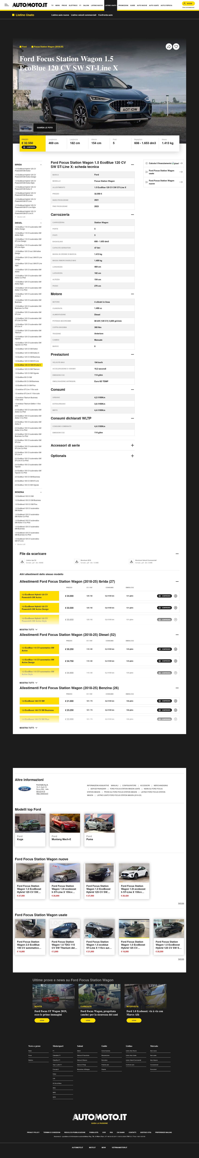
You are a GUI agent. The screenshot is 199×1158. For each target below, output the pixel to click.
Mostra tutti (21, 217)
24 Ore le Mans (57, 1083)
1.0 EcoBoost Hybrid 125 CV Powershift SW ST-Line (25, 200)
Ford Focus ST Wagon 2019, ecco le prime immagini (51, 1012)
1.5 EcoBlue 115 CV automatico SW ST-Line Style (28, 246)
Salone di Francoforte (83, 1055)
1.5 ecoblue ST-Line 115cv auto (26, 389)
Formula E (56, 1069)
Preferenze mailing (163, 1132)
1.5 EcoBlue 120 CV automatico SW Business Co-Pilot (28, 307)
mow (104, 1147)
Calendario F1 (57, 1055)
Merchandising (161, 785)
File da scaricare (33, 553)
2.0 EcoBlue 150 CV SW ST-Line (27, 481)
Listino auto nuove (60, 14)
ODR (104, 1132)
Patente (104, 1069)
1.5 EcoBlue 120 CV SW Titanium (27, 369)
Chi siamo (121, 1132)
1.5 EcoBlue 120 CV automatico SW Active (28, 270)
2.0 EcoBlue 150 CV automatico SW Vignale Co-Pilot (28, 471)
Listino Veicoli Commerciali (133, 1060)
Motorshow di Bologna (83, 1069)
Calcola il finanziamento (160, 163)
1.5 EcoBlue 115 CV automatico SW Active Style (28, 234)
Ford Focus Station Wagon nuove (161, 182)
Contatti (132, 1132)
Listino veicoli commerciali (83, 14)
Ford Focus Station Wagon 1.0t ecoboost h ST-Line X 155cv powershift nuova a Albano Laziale (133, 892)
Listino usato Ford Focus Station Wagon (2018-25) (119, 795)
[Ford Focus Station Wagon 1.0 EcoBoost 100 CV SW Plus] (175, 719)
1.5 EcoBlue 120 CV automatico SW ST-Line (28, 313)
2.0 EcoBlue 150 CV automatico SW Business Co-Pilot (28, 435)
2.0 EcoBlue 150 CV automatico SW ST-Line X (28, 453)
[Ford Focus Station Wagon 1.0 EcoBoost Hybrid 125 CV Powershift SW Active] (175, 596)
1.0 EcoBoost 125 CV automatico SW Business (27, 527)
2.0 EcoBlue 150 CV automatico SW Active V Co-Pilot (28, 417)
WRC (54, 1092)
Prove (30, 1055)
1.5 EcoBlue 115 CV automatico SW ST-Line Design (28, 240)
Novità (38, 1006)
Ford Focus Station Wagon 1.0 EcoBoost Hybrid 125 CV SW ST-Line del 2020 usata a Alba (168, 948)
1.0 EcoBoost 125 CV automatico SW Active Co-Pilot (27, 515)
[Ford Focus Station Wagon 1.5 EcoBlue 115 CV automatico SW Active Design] (175, 661)
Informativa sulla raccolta (12, 1156)
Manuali (115, 785)
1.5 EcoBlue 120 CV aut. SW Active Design (28, 252)
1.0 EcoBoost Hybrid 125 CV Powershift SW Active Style (25, 182)
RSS (111, 1132)
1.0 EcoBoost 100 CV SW (24, 496)
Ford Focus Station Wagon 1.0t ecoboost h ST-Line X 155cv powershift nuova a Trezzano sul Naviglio (64, 892)
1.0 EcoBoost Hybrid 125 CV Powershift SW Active (25, 169)
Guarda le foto (45, 127)
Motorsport (58, 1045)
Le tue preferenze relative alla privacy (42, 1156)
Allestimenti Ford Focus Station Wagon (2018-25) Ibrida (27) (67, 581)
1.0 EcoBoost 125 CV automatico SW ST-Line (27, 540)
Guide (104, 1045)
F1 (53, 1051)
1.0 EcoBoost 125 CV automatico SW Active (27, 509)
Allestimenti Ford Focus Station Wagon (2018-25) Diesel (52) (68, 634)
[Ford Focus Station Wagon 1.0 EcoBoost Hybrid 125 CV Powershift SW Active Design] (175, 607)
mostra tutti (27, 629)
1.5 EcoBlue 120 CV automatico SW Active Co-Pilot (28, 276)
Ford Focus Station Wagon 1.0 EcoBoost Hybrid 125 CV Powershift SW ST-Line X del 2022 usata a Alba (133, 949)
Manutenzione (105, 1055)
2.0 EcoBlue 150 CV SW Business (27, 477)
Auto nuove (153, 1051)
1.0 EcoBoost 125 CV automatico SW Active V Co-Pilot (27, 521)
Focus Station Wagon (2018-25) (48, 46)
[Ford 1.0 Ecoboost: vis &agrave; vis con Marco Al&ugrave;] (146, 996)
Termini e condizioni (51, 1132)
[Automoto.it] (29, 5)
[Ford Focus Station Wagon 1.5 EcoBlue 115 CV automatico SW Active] (175, 649)
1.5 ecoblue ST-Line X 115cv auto (27, 393)
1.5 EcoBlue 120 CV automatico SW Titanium (28, 331)
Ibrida (18, 164)
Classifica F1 (56, 1060)
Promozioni (153, 1069)
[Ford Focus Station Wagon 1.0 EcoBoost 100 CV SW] (175, 701)
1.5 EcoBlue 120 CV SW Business (27, 357)
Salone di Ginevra (82, 1060)
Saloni (80, 1045)
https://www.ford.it (42, 793)
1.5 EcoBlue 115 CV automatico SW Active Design (28, 228)
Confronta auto (105, 14)
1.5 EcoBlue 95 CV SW (23, 377)
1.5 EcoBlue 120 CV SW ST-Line (27, 361)
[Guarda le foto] (26, 127)
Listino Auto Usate (131, 1055)
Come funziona (106, 1051)
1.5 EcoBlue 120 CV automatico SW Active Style (28, 282)
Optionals (58, 455)
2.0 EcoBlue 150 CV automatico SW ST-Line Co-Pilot (28, 447)
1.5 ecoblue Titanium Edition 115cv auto (28, 404)
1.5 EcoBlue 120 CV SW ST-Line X (28, 365)
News (30, 1051)
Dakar (54, 1074)
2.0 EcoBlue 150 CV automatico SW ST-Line (28, 441)
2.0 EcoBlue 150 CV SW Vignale (27, 485)
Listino (129, 1045)
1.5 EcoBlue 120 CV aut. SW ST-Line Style (28, 264)
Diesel (18, 222)
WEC (54, 1088)
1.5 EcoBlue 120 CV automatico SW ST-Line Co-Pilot (28, 319)
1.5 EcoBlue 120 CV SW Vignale (27, 373)
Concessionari (154, 1065)
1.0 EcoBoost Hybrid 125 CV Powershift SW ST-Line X (25, 212)
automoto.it (77, 1147)
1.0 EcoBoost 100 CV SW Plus (26, 504)
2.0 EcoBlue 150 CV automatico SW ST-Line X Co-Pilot (28, 459)
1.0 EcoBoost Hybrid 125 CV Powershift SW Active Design (25, 175)
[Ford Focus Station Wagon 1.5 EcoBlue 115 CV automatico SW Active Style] (175, 672)
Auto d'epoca (154, 1060)
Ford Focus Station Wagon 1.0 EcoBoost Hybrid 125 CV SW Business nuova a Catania (29, 892)
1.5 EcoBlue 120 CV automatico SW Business (28, 301)
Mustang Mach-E (61, 838)
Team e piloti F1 (57, 1065)
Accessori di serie (65, 445)
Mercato (154, 1045)
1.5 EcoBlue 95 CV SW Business (27, 381)
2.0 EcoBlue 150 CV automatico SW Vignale (28, 465)
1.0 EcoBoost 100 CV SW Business (28, 500)
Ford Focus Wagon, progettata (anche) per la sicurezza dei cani (99, 1012)
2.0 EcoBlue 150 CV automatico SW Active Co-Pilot (28, 410)
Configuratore (129, 785)
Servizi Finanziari (99, 788)
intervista (132, 1006)
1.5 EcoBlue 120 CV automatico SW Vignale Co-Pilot (28, 343)
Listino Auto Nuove (131, 1051)
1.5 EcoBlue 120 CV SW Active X (27, 353)
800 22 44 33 (40, 791)
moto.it (92, 1147)
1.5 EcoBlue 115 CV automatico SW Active (38, 649)
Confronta (31, 147)
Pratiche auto (105, 1065)
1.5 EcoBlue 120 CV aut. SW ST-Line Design (28, 258)
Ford (24, 46)
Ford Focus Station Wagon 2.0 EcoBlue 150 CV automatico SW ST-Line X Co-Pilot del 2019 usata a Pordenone (30, 949)
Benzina (19, 492)
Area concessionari (188, 7)
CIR (54, 1078)
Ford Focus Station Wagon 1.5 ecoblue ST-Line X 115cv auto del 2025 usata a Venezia (98, 948)
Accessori (145, 785)
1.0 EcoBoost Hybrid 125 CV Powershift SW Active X (25, 188)
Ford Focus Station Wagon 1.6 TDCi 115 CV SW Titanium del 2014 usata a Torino (63, 946)
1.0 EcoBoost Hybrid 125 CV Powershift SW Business (25, 194)
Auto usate (153, 1055)
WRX (54, 1097)
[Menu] (6, 5)
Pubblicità (93, 1132)
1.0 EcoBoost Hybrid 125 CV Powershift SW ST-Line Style (25, 206)
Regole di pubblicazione (74, 1132)
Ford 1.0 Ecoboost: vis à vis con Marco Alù (145, 1012)
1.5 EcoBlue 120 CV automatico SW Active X (28, 295)
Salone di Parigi (81, 1065)
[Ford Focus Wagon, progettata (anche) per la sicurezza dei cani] (99, 996)
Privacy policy (33, 1132)
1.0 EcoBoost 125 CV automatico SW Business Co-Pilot (27, 533)
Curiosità (86, 1006)
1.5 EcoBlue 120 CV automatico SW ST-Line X (28, 325)
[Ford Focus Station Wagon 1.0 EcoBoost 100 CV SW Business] (175, 710)
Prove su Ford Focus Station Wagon (120, 792)
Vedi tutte (181, 903)
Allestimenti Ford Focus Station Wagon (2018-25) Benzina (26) (69, 687)
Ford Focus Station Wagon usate (161, 172)
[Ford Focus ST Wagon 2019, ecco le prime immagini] (53, 996)
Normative (104, 1060)
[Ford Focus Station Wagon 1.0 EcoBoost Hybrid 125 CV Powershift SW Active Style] (175, 619)
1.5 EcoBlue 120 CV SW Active (26, 349)
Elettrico (30, 1060)
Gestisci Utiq (145, 1132)
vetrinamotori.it (119, 1147)
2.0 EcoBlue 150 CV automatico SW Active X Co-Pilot (28, 429)
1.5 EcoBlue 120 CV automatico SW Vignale (28, 337)
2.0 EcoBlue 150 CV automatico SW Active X (28, 423)
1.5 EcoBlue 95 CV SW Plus (25, 385)
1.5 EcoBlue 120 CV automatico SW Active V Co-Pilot (28, 289)
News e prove (34, 1045)
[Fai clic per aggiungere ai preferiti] (176, 46)
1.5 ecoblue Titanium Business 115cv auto (26, 398)
